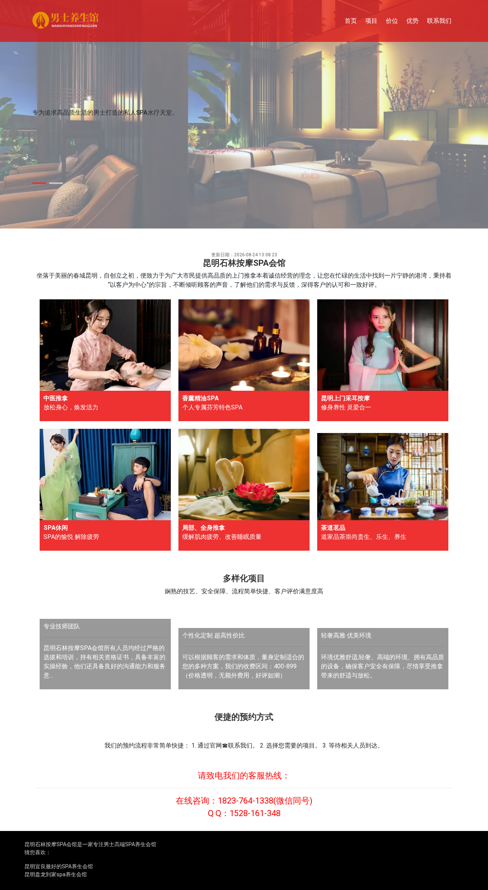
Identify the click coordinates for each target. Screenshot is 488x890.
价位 (392, 20)
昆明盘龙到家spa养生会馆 (55, 874)
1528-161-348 (255, 813)
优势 (412, 20)
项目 (371, 20)
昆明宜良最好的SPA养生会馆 (58, 866)
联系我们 (439, 20)
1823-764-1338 (245, 800)
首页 (351, 20)
